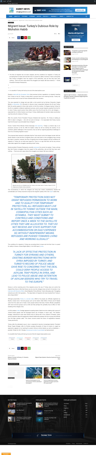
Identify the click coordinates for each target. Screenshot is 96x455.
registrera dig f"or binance (70, 94)
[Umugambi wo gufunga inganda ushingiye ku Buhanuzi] (67, 52)
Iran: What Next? (20, 410)
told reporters (39, 125)
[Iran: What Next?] (11, 412)
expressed (36, 147)
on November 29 (16, 104)
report (51, 191)
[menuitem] (1, 1)
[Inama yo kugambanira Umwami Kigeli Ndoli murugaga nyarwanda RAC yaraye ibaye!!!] (52, 373)
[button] (86, 16)
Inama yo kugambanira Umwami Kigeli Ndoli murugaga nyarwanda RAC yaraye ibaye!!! (51, 381)
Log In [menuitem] (4, 1)
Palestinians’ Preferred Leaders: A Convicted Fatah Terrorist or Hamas (24, 419)
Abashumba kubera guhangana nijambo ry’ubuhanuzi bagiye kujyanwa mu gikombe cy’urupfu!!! (76, 96)
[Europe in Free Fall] (67, 79)
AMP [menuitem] (10, 1)
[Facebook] (18, 37)
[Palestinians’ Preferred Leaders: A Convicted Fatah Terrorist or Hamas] (11, 419)
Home (9, 20)
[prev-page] (9, 387)
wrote (41, 246)
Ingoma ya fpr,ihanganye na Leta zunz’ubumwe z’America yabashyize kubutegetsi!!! (34, 381)
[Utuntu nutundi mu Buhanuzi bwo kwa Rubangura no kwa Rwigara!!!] (67, 60)
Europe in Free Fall (76, 77)
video (18, 310)
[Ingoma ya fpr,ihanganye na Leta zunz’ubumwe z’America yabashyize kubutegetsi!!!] (34, 373)
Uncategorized (15, 20)
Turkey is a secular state (27, 299)
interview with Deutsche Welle (16, 291)
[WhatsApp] (29, 37)
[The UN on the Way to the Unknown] (39, 419)
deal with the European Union (22, 94)
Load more (75, 85)
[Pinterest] (25, 37)
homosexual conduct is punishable (35, 330)
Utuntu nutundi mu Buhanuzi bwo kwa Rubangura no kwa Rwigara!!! (51, 405)
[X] (22, 37)
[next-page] (11, 387)
